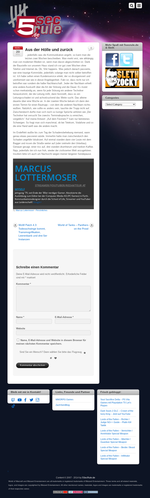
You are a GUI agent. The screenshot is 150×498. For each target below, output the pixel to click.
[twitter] (31, 399)
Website (20, 328)
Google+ (37, 202)
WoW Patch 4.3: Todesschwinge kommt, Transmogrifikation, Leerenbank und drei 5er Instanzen (32, 232)
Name (20, 317)
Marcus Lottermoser (46, 172)
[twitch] (13, 399)
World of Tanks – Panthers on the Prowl (73, 227)
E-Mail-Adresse (64, 317)
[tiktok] (13, 405)
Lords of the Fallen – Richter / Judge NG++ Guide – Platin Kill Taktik (115, 422)
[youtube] (19, 399)
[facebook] (25, 399)
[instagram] (37, 399)
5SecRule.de (88, 477)
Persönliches (41, 210)
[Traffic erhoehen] (90, 492)
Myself (20, 189)
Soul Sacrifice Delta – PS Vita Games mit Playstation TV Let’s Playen (115, 402)
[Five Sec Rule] (35, 36)
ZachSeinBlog (63, 405)
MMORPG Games (64, 399)
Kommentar (23, 284)
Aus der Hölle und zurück (49, 49)
